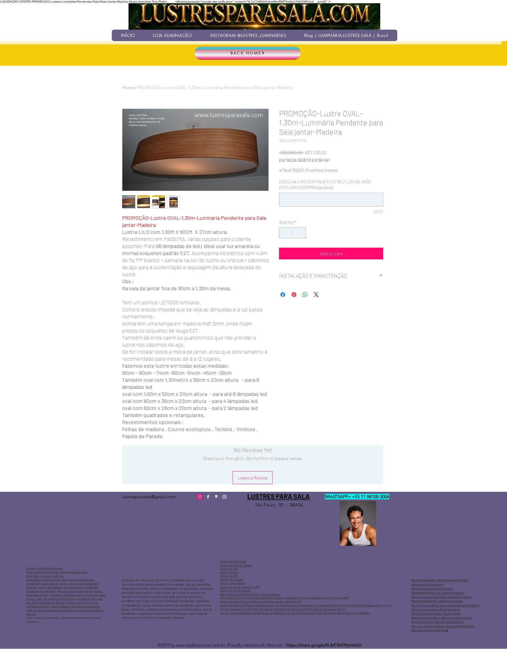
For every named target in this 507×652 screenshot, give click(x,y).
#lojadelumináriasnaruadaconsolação (437, 592)
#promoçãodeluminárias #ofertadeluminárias (442, 626)
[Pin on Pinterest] (294, 294)
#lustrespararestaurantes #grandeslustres (441, 597)
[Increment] (301, 233)
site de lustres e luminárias (75, 591)
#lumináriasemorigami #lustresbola (435, 613)
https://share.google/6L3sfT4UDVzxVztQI (323, 645)
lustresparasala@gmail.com (149, 496)
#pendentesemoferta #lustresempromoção (441, 617)
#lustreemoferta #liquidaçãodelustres (437, 622)
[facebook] (208, 496)
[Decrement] (283, 233)
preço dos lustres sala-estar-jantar (61, 587)
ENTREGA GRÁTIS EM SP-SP (304, 160)
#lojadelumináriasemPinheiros (432, 588)
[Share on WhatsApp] (305, 294)
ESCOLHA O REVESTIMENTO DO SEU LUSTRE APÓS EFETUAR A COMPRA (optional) (325, 184)
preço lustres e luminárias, (68, 606)
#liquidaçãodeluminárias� (429, 630)
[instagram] (224, 496)
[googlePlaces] (216, 496)
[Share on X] (316, 294)
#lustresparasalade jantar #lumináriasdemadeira (445, 605)
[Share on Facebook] (282, 294)
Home (128, 87)
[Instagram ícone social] (199, 496)
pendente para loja (89, 598)
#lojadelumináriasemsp (427, 584)
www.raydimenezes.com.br (200, 645)
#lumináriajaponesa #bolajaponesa (435, 609)
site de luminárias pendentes (45, 602)
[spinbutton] (292, 233)
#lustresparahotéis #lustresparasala (436, 601)
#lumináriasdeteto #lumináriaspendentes (439, 580)
